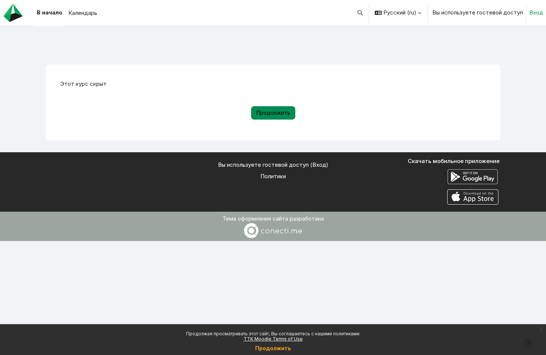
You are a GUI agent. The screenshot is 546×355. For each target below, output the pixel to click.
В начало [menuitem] (49, 12)
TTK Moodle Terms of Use (273, 339)
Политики (273, 176)
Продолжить (273, 348)
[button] (360, 13)
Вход (536, 12)
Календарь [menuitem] (82, 12)
